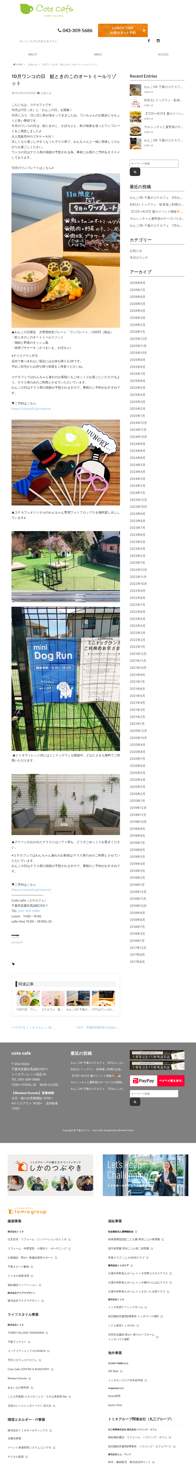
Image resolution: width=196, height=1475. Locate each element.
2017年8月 (137, 962)
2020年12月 (138, 731)
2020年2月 (137, 794)
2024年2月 (137, 486)
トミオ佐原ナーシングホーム (125, 1307)
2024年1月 (137, 493)
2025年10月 (138, 353)
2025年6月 (137, 381)
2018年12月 (138, 892)
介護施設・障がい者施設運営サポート (30, 1257)
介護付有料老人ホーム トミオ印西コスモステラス (138, 1273)
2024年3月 (137, 479)
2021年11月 (138, 661)
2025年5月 (137, 388)
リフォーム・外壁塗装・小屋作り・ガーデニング (37, 1248)
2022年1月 (137, 647)
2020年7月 (137, 759)
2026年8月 (137, 283)
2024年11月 (138, 430)
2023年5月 (137, 542)
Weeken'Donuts (17, 1378)
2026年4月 (137, 311)
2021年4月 (137, 703)
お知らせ (32, 64)
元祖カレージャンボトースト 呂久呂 (29, 1405)
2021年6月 (137, 689)
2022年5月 (137, 619)
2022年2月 (137, 640)
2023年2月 (137, 556)
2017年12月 (138, 948)
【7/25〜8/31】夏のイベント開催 (153, 211)
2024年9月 (137, 444)
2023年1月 (137, 563)
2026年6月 (137, 297)
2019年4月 (137, 864)
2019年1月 (137, 885)
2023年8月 (137, 521)
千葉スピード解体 (18, 1266)
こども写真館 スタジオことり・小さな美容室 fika (37, 1396)
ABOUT (32, 54)
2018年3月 (137, 934)
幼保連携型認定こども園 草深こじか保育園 (134, 1239)
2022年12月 (138, 570)
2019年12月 (138, 808)
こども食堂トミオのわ (121, 1325)
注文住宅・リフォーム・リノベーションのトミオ (37, 1239)
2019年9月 (137, 829)
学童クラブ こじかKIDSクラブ (126, 1257)
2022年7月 (137, 605)
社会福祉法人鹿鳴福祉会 (120, 1231)
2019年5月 (137, 857)
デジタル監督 (16, 1456)
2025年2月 (137, 409)
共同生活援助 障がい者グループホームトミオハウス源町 (131, 1337)
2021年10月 (138, 668)
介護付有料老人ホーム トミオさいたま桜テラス (136, 1291)
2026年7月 (137, 290)
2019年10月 (138, 822)
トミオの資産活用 (18, 1275)
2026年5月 (137, 304)
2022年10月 (138, 584)
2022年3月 (137, 633)
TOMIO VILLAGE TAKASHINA (26, 1332)
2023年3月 (137, 549)
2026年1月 (137, 332)
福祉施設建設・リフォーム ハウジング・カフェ (137, 1437)
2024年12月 (138, 423)
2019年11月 (138, 815)
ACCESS (163, 54)
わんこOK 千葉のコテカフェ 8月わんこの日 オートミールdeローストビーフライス (98, 1062)
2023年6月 (137, 535)
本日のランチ (139, 257)
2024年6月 (137, 458)
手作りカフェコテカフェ (22, 1360)
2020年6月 (137, 766)
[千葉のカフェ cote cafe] (46, 14)
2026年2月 (137, 325)
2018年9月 (137, 913)
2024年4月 (137, 472)
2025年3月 (137, 402)
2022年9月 (137, 591)
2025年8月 (137, 367)
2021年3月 (137, 710)
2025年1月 (137, 416)
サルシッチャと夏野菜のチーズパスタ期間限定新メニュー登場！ (98, 1082)
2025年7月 (137, 374)
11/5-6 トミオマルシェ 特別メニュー (41, 1027)
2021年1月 (137, 724)
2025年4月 (137, 395)
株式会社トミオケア (118, 1265)
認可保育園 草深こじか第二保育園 (128, 1248)
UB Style (113, 1371)
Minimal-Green (126, 1130)
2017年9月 (137, 955)
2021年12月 (138, 654)
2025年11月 (138, 346)
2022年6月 (137, 612)
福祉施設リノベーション (22, 1284)
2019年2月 (137, 878)
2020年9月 (137, 745)
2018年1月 (137, 941)
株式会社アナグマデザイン (24, 1300)
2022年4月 (137, 626)
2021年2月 (137, 717)
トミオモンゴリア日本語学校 (125, 1380)
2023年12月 (138, 500)
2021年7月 (137, 682)
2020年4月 (137, 780)
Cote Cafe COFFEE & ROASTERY (28, 1369)
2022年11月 (138, 577)
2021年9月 (137, 675)
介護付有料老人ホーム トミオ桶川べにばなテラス (138, 1282)
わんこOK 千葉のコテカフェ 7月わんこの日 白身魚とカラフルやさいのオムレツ (98, 1088)
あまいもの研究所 (18, 1387)
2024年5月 (137, 465)
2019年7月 (137, 843)
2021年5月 (137, 696)
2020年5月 (137, 773)
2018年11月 (138, 899)
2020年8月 (137, 752)
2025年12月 (138, 339)
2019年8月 (137, 836)
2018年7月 (137, 927)
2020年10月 (138, 738)
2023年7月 (137, 528)
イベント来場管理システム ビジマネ (29, 1447)
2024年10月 (138, 437)
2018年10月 (138, 906)
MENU (98, 54)
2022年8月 (137, 598)
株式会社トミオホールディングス (28, 1430)
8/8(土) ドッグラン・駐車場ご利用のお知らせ (161, 204)
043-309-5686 (77, 30)
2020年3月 (137, 787)
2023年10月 (138, 507)
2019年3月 (137, 871)
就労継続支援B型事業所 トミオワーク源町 (133, 1316)
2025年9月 (137, 360)
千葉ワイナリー (17, 1341)
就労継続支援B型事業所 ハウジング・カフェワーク (140, 1446)
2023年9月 (137, 514)
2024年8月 (137, 451)
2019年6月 (137, 850)
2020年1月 (137, 801)
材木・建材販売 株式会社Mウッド (129, 1462)
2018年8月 (137, 920)
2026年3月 (137, 318)
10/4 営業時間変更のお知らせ (98, 1027)
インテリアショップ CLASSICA (27, 1350)
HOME (19, 64)
